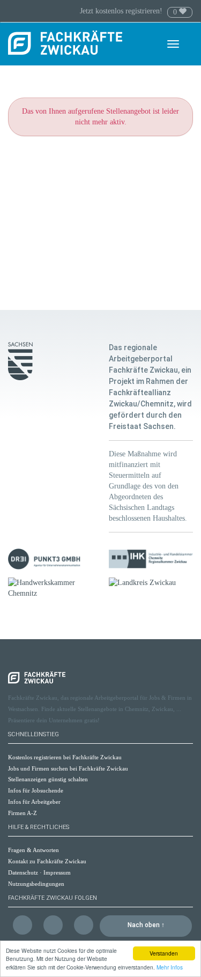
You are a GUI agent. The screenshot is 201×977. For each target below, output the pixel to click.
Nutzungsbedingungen (36, 883)
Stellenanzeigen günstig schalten (48, 779)
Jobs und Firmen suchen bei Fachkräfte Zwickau (68, 768)
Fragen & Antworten (33, 850)
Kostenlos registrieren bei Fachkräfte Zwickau (65, 757)
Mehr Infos (170, 967)
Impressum (57, 872)
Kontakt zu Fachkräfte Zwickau (47, 861)
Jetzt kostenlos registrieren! (122, 11)
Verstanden (164, 953)
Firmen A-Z (22, 813)
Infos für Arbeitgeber (34, 801)
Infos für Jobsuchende (35, 790)
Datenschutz (23, 872)
